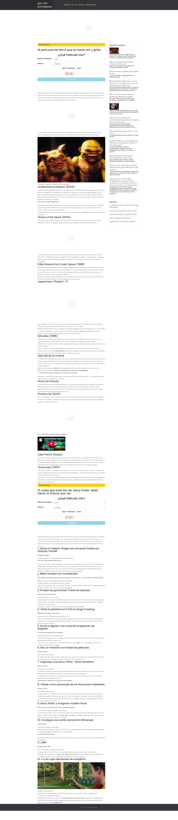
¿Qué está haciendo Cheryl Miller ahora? (123, 214)
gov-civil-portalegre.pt (89, 807)
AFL (76, 5)
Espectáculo (71, 79)
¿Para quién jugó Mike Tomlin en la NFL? (123, 211)
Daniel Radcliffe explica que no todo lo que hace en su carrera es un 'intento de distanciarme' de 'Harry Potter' (123, 89)
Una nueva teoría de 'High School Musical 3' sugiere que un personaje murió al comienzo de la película (122, 56)
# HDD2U (56, 368)
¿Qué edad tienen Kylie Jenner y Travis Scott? (123, 136)
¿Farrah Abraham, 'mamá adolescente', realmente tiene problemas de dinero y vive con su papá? (122, 149)
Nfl (72, 5)
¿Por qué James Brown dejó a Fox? (49, 560)
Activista (81, 5)
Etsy (58, 645)
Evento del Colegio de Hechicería (68, 754)
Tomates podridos (59, 351)
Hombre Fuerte (90, 5)
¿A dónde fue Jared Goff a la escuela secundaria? (55, 681)
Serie (79, 68)
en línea (81, 607)
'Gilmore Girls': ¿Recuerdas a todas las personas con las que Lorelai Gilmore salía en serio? (123, 173)
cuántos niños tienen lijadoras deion (122, 221)
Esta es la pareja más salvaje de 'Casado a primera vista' (121, 67)
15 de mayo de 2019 (70, 373)
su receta (68, 588)
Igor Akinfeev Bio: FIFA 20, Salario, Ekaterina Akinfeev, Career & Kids (121, 161)
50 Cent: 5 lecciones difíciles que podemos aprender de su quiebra (122, 99)
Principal (67, 5)
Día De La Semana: (45, 59)
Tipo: (64, 68)
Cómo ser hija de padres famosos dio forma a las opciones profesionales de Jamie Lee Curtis (124, 112)
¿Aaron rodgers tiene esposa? (120, 218)
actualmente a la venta (67, 715)
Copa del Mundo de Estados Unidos (73, 798)
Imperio (85, 212)
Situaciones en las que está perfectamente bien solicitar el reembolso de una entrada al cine (122, 125)
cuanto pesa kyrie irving (46, 734)
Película (71, 68)
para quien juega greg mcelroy (48, 202)
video (78, 643)
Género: (41, 64)
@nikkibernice (58, 803)
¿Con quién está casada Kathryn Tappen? (52, 434)
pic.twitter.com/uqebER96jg (78, 370)
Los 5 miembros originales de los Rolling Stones (121, 76)
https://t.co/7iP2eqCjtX (61, 370)
